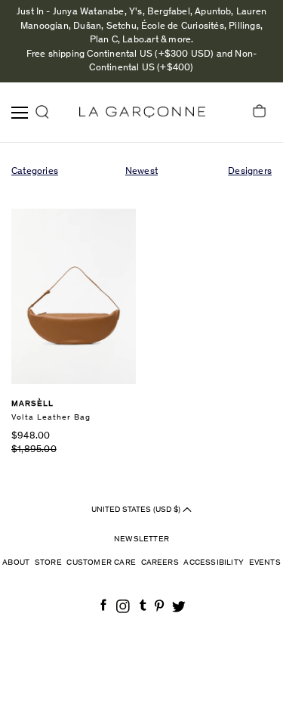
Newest (141, 172)
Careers (160, 563)
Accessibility (213, 563)
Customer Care (101, 563)
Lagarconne (142, 112)
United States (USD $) (137, 510)
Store (48, 563)
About (15, 563)
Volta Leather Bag (51, 418)
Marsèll (32, 404)
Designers (250, 172)
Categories (34, 172)
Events (265, 563)
